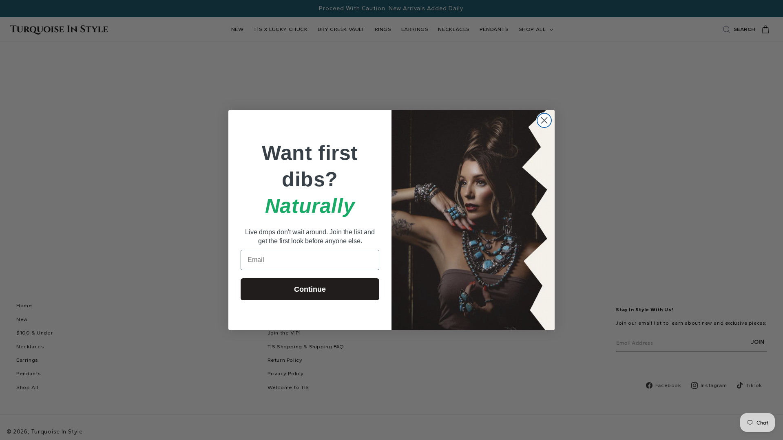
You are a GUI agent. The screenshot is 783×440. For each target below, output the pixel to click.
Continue (310, 289)
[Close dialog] (544, 120)
